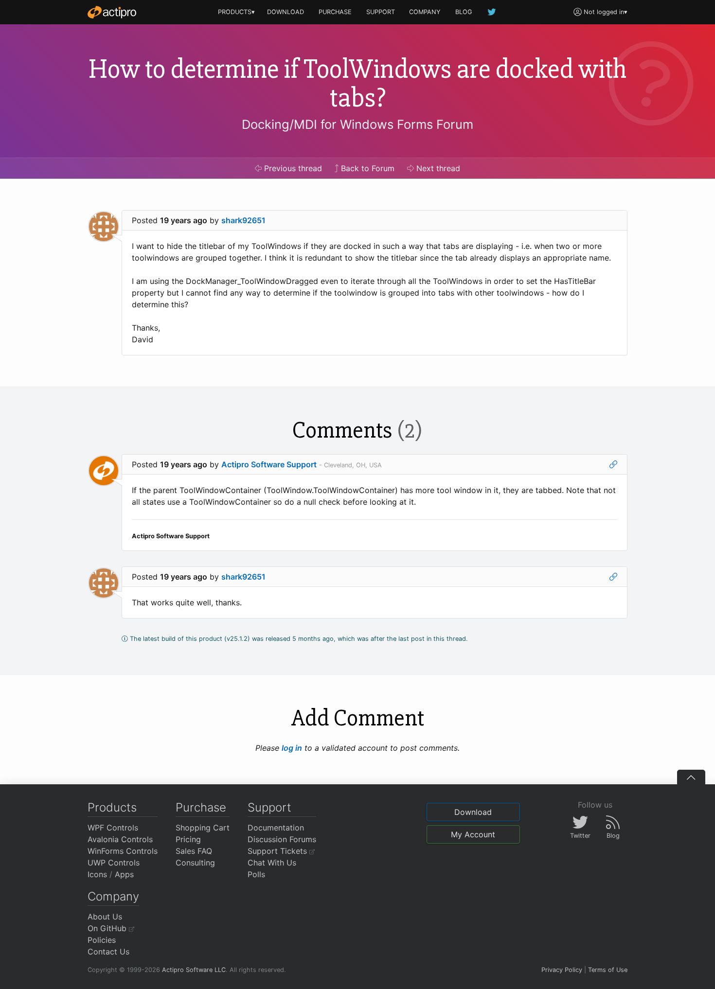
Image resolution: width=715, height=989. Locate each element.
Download (473, 812)
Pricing (188, 839)
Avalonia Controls (120, 839)
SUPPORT (380, 12)
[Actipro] (112, 12)
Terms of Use (607, 969)
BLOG (463, 12)
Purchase (201, 807)
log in (292, 748)
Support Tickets (278, 851)
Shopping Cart (203, 827)
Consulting (195, 862)
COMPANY (425, 12)
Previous (292, 168)
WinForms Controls (123, 851)
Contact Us (108, 951)
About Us (105, 916)
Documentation (276, 827)
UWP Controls (114, 862)
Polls (256, 874)
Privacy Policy (561, 969)
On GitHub (108, 928)
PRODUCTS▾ (236, 12)
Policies (102, 940)
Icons (97, 874)
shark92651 (243, 220)
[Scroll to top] (691, 777)
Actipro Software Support (269, 464)
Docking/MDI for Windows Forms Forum (357, 124)
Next (437, 168)
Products (112, 807)
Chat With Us (272, 862)
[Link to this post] (613, 464)
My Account (473, 834)
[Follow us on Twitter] (492, 11)
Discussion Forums (282, 839)
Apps (124, 874)
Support (269, 807)
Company (113, 896)
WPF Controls (113, 827)
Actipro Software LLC (194, 969)
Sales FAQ (194, 851)
